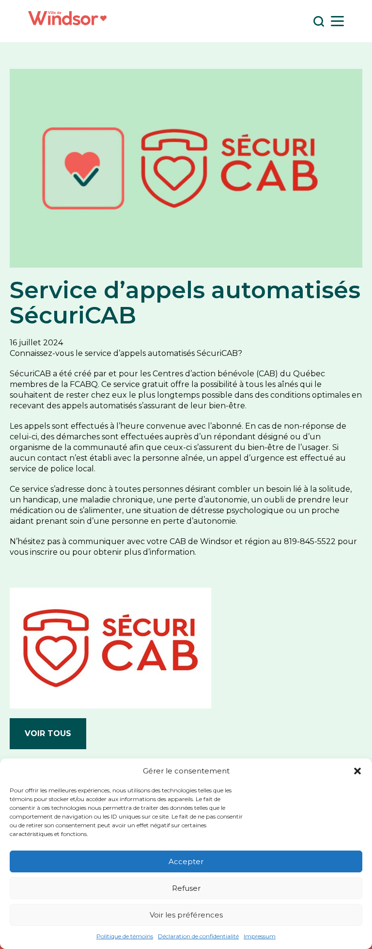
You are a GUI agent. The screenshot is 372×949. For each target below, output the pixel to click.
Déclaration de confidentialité (198, 936)
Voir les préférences (186, 914)
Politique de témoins (124, 936)
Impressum (260, 936)
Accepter (186, 861)
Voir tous (48, 733)
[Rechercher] (318, 21)
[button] (357, 771)
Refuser (186, 888)
